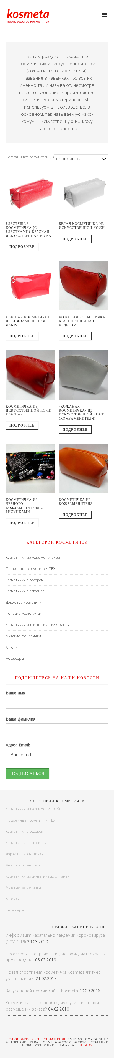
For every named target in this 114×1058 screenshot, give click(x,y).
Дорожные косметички (25, 602)
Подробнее (22, 247)
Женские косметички (24, 613)
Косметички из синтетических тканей (38, 625)
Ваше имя (15, 693)
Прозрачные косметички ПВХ (30, 568)
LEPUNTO (84, 1045)
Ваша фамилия (21, 719)
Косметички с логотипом (26, 591)
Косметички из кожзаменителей (33, 557)
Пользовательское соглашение (36, 1039)
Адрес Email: (18, 744)
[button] (105, 14)
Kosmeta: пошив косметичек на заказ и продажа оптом (28, 22)
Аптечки (13, 647)
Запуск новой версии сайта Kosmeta (42, 990)
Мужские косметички (23, 636)
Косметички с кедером (25, 580)
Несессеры (15, 658)
